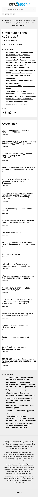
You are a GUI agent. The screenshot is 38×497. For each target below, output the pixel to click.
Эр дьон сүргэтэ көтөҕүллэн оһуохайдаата (15, 326)
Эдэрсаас (13, 41)
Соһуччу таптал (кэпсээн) (16, 65)
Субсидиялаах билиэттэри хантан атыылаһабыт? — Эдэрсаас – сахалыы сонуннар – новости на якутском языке (21, 60)
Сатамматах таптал (11, 254)
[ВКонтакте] (15, 112)
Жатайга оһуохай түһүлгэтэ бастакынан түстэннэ (14, 348)
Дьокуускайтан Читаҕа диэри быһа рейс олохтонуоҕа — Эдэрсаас (18, 221)
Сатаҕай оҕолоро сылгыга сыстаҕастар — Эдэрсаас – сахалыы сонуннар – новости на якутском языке (21, 93)
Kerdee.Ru (19, 492)
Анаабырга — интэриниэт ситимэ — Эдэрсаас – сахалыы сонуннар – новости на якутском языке (19, 101)
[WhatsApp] (9, 112)
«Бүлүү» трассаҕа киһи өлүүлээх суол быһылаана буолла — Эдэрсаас (18, 243)
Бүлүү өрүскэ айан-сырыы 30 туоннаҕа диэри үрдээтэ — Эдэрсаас (15, 181)
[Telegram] (4, 112)
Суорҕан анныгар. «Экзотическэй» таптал (18, 209)
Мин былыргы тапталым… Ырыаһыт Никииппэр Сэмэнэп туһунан (18, 314)
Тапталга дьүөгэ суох (11, 232)
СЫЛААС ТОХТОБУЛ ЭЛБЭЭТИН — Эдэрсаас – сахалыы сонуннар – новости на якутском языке (18, 301)
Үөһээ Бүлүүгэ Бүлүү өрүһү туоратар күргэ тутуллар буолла (17, 265)
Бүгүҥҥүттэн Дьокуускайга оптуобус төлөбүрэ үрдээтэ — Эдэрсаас (19, 143)
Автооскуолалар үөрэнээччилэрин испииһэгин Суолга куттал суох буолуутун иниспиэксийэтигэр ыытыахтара (17, 196)
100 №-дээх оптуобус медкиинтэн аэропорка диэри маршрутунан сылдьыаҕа (19, 75)
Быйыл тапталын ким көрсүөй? (16, 337)
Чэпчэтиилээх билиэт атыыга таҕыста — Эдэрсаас (15, 131)
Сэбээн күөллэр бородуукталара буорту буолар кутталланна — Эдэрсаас (17, 155)
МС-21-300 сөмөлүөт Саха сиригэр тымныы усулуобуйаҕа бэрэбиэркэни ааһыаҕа (19, 361)
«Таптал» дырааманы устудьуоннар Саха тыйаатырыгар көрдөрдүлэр (18, 277)
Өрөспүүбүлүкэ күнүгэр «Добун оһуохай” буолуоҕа (16, 289)
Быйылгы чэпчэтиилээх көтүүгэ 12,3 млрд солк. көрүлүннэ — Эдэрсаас (18, 168)
